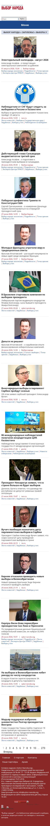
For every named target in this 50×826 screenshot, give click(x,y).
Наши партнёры (10, 762)
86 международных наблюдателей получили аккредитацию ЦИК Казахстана (21, 438)
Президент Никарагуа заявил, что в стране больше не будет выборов (22, 484)
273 (43, 748)
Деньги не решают (12, 341)
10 (34, 748)
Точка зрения (42, 71)
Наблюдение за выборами (36, 122)
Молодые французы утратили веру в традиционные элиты (23, 249)
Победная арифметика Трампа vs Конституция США (21, 202)
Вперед (7, 751)
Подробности (29, 71)
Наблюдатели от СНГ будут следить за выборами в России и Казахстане (23, 108)
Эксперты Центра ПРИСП (13, 73)
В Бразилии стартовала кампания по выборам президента (23, 296)
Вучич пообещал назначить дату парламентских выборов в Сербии (21, 531)
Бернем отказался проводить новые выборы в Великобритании (22, 578)
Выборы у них (41, 73)
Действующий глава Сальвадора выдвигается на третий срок (20, 155)
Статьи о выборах (31, 352)
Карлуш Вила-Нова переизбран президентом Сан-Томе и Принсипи (22, 624)
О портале (19, 757)
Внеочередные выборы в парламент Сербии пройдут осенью (22, 389)
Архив (25, 762)
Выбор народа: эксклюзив (11, 71)
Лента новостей (8, 120)
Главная (6, 757)
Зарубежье (29, 73)
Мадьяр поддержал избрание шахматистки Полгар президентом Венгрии (22, 722)
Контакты (32, 757)
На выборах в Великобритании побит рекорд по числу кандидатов (23, 674)
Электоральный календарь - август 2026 (24, 59)
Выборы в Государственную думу (29, 120)
